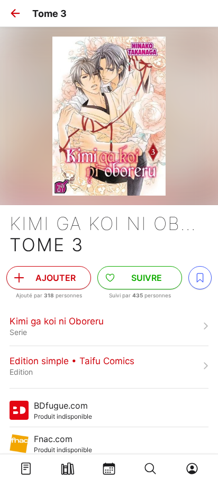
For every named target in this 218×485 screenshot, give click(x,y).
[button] (15, 13)
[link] (109, 326)
